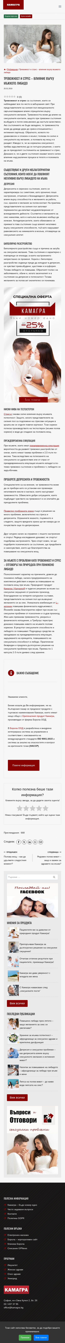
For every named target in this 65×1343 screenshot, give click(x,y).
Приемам (25, 1337)
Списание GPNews (17, 1248)
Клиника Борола (16, 1244)
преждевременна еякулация (44, 445)
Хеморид (12, 1278)
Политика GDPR (16, 1218)
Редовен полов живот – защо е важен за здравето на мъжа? (49, 858)
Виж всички (17, 1003)
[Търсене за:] (32, 877)
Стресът (8, 414)
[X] (24, 842)
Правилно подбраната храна (19, 511)
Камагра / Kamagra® (14, 588)
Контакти (12, 1214)
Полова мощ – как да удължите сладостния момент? (15, 858)
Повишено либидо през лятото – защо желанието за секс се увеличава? (36, 1024)
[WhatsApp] (35, 842)
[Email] (40, 842)
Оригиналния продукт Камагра (38, 716)
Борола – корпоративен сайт (22, 1239)
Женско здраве (15, 1269)
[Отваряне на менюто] (61, 6)
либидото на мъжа (35, 178)
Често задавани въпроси (20, 1209)
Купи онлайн (26, 16)
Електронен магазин (18, 1235)
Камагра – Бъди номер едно (22, 1205)
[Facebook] (18, 842)
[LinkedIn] (29, 842)
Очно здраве (14, 1274)
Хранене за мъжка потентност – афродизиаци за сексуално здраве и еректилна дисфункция (38, 1039)
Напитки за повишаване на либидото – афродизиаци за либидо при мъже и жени (39, 1071)
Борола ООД (16, 728)
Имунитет (13, 1265)
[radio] (20, 808)
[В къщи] (5, 69)
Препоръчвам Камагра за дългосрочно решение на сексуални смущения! (38, 948)
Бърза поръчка (11, 16)
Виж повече (41, 1337)
